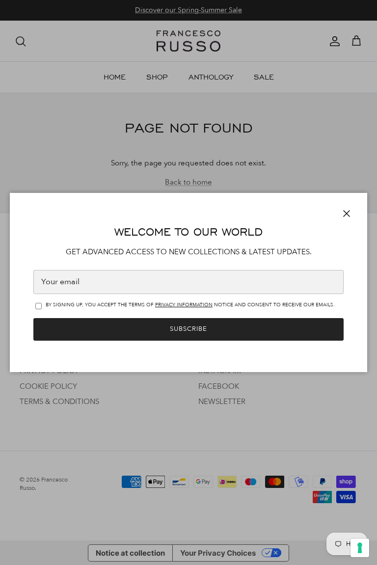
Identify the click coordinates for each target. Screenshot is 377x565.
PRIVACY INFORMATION (184, 304)
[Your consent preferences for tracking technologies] (359, 547)
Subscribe (188, 328)
